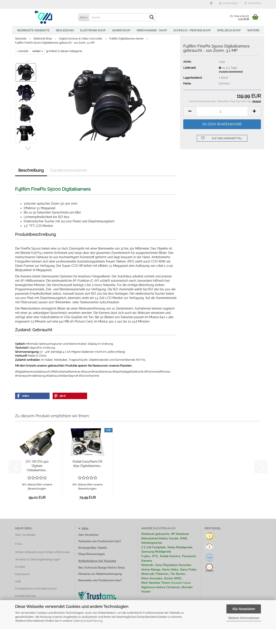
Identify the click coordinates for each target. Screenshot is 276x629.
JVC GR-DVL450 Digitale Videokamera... (37, 466)
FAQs (18, 543)
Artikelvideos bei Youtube (97, 561)
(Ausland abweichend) (231, 71)
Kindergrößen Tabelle (92, 547)
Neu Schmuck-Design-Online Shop (101, 567)
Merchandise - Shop (152, 30)
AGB (18, 581)
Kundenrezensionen (68, 170)
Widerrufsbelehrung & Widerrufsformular (42, 552)
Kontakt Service (25, 595)
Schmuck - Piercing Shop (192, 30)
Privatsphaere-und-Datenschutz (36, 588)
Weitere (253, 30)
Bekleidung (65, 30)
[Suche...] (152, 17)
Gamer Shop (121, 30)
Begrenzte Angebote (33, 30)
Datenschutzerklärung (87, 620)
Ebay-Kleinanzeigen (91, 554)
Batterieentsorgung (109, 573)
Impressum (22, 574)
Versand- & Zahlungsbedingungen (37, 559)
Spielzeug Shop (229, 30)
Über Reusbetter (88, 534)
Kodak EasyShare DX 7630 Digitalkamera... (87, 464)
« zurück (22, 51)
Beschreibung (31, 170)
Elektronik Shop (93, 30)
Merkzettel (254, 3)
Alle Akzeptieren (243, 609)
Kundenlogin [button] (229, 3)
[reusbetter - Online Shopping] (43, 17)
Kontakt (20, 566)
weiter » (37, 51)
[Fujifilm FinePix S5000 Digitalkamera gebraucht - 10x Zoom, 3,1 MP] (108, 102)
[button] (211, 4)
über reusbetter (25, 534)
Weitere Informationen (243, 618)
